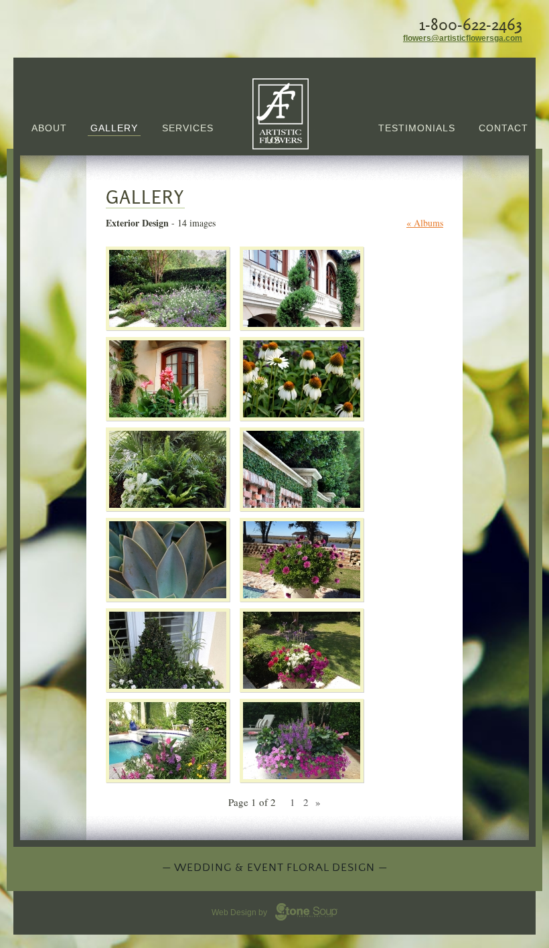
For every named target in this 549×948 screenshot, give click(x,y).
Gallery (114, 128)
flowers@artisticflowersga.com (462, 38)
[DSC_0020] (167, 324)
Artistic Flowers (281, 114)
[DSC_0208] (301, 414)
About (49, 128)
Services (188, 128)
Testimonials (416, 128)
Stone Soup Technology (306, 912)
